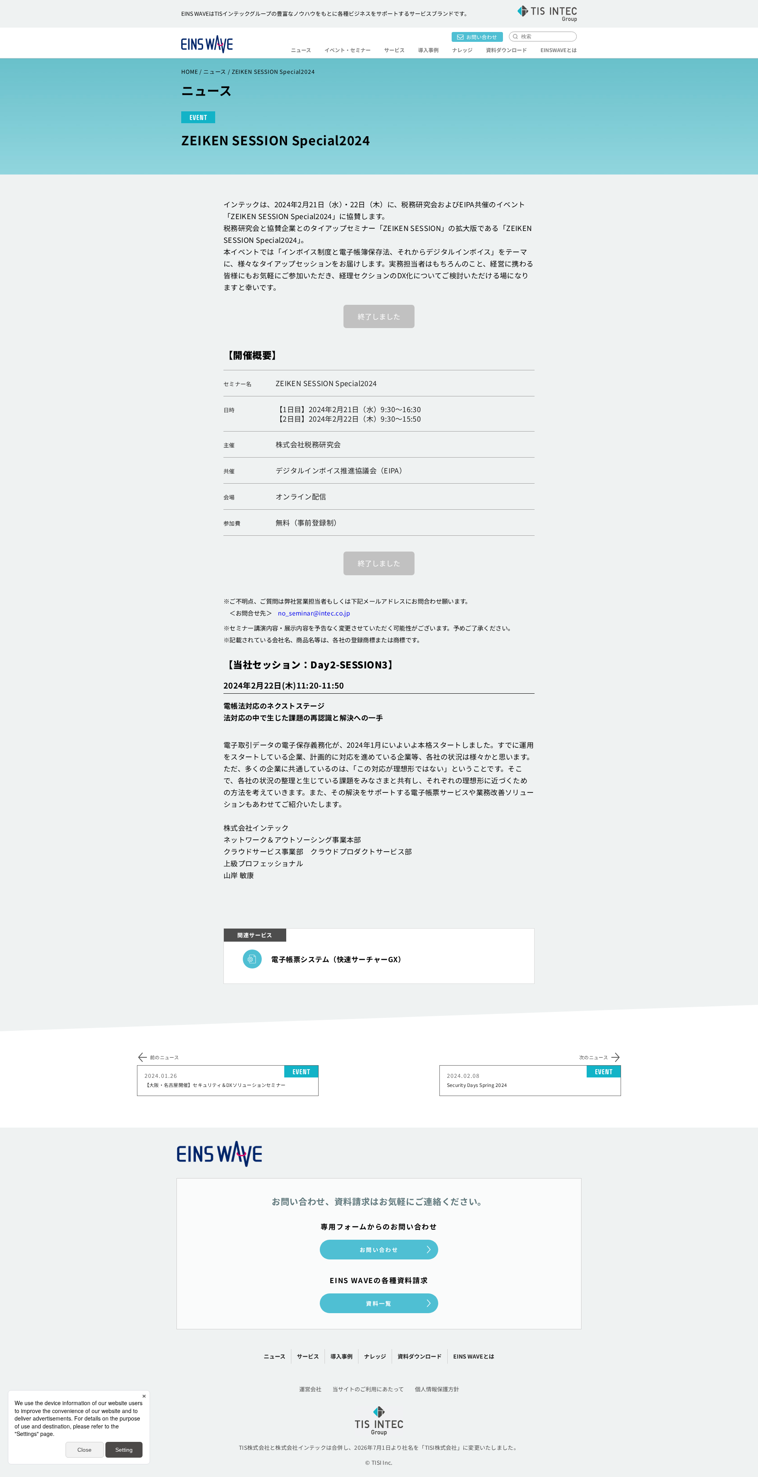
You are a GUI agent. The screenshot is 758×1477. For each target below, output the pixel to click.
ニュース (301, 50)
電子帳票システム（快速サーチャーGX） (338, 959)
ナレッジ (462, 50)
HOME (189, 71)
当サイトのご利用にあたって (368, 1389)
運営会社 (310, 1389)
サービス (308, 1356)
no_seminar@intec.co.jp (314, 612)
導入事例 (428, 50)
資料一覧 (379, 1303)
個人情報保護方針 (437, 1389)
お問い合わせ (481, 37)
